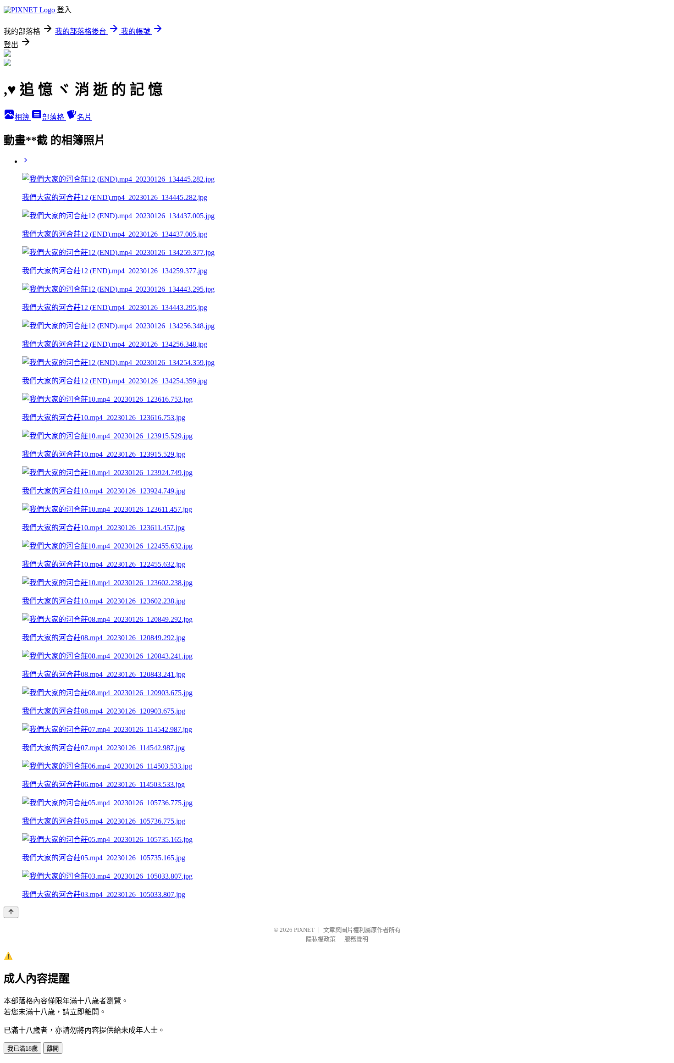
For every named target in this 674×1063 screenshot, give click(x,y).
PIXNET (304, 929)
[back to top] (11, 912)
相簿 (23, 117)
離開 (53, 1048)
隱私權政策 (321, 939)
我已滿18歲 (22, 1048)
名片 (84, 117)
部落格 (54, 117)
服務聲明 (356, 939)
